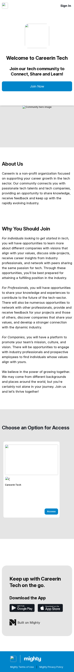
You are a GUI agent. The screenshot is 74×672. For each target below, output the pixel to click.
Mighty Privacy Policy (51, 667)
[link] (31, 480)
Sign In (65, 6)
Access (51, 511)
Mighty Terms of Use (22, 667)
